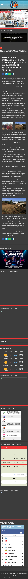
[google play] (15, 575)
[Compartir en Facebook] (3, 74)
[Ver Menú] (2, 4)
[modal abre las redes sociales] (13, 74)
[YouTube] (14, 575)
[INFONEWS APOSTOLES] (14, 5)
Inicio (2, 50)
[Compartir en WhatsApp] (9, 74)
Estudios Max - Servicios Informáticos (18, 573)
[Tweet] (6, 74)
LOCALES (7, 50)
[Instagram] (12, 575)
